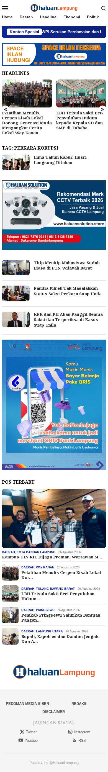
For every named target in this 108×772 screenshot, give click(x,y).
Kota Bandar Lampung (36, 552)
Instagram (82, 732)
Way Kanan (45, 567)
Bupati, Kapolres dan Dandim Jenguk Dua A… (60, 639)
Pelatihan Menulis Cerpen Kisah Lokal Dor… (61, 575)
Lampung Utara (49, 631)
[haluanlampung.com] (54, 8)
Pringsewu (45, 610)
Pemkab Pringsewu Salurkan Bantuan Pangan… (60, 617)
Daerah (8, 552)
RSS (82, 740)
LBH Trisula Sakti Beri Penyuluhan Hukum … (57, 596)
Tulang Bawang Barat (55, 588)
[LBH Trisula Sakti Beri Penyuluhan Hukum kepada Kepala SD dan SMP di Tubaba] (81, 93)
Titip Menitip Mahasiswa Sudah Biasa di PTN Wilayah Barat (67, 265)
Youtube (31, 740)
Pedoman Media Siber (27, 704)
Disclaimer (53, 712)
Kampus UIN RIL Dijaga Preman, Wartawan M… (52, 556)
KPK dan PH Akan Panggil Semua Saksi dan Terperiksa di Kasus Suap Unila (68, 319)
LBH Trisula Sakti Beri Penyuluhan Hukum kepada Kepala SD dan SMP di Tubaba (80, 120)
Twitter (31, 732)
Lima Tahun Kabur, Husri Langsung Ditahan (60, 159)
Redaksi (79, 704)
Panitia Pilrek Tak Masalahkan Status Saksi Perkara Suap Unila (68, 290)
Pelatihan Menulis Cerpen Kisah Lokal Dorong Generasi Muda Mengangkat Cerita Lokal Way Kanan (27, 122)
